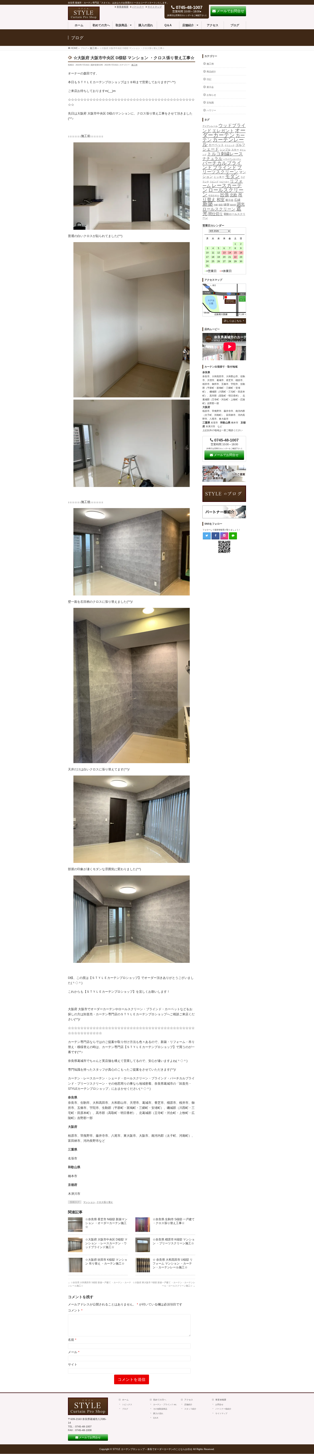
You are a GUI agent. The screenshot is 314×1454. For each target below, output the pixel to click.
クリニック (230, 145)
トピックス (127, 1404)
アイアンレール (210, 126)
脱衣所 (233, 205)
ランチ (205, 181)
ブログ (125, 1409)
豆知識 (210, 102)
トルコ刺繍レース (225, 153)
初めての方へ (159, 1399)
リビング (214, 181)
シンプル (225, 149)
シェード (210, 149)
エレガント (223, 130)
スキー (235, 149)
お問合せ (219, 1404)
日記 (209, 79)
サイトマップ (155, 6)
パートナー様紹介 (223, 1409)
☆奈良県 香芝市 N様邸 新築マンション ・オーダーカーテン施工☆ (106, 1223)
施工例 (134, 65)
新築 (207, 204)
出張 (224, 194)
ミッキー (219, 176)
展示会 (210, 87)
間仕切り (215, 214)
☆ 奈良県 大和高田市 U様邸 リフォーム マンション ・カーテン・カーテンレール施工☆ (173, 1263)
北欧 (233, 195)
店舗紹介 (188, 1404)
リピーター (224, 182)
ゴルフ (240, 145)
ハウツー (211, 110)
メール (73, 1352)
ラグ (243, 177)
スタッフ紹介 (190, 1409)
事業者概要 (122, 6)
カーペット (216, 145)
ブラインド (225, 167)
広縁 (237, 200)
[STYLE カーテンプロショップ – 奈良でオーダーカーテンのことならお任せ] (84, 18)
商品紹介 (211, 71)
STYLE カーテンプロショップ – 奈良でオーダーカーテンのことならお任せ (152, 1449)
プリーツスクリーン (222, 169)
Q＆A (155, 1418)
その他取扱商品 (160, 1409)
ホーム (125, 1399)
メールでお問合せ (226, 455)
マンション (89, 1202)
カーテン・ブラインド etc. (165, 1404)
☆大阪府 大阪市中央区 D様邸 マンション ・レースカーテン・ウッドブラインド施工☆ (106, 1243)
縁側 (226, 204)
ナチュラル (212, 158)
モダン (232, 176)
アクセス (188, 1399)
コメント (75, 1310)
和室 (221, 199)
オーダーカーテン (223, 132)
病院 (220, 205)
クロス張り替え (104, 1202)
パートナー (138, 6)
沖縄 (216, 205)
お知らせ (211, 95)
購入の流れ (158, 1413)
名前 (72, 1339)
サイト (72, 1364)
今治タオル (213, 195)
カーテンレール (223, 142)
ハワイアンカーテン (232, 159)
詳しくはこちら (233, 320)
